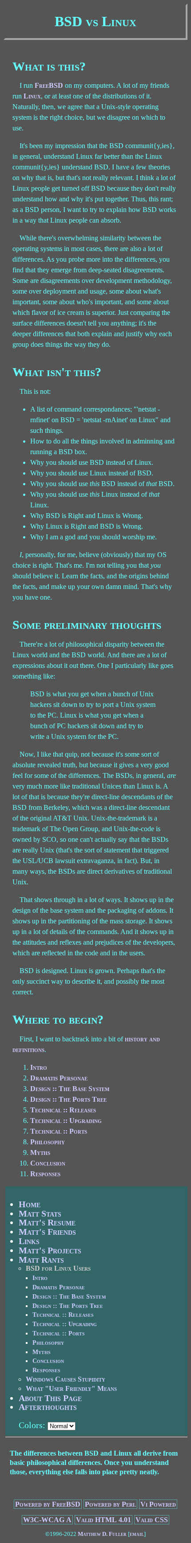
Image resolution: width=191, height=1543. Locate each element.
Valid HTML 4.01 (103, 1519)
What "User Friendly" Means (71, 1388)
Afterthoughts (48, 1407)
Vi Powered (158, 1504)
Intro (38, 1067)
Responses (45, 1174)
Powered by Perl (110, 1504)
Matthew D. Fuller (102, 1534)
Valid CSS (151, 1519)
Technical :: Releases (63, 1110)
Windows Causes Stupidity (65, 1379)
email (137, 1534)
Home (29, 1204)
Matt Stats (40, 1213)
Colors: (32, 1425)
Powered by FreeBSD (47, 1504)
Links (29, 1241)
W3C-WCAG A (47, 1519)
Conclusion (47, 1163)
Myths (40, 1152)
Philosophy (47, 1142)
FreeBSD (49, 85)
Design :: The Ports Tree (68, 1099)
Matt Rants (41, 1259)
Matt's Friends (47, 1232)
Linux (32, 96)
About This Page (50, 1398)
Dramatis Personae (59, 1078)
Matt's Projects (50, 1250)
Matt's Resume (47, 1222)
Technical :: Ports (58, 1131)
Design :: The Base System (69, 1088)
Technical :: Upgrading (66, 1120)
